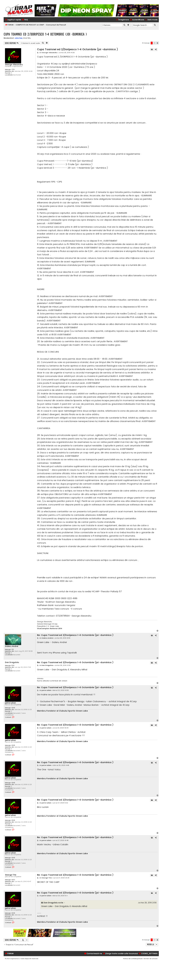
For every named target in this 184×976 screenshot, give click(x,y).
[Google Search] (155, 25)
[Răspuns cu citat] (152, 49)
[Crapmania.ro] (19, 10)
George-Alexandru (14, 65)
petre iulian (10, 703)
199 (12, 649)
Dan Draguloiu (12, 662)
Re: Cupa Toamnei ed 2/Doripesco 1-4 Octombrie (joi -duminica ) (75, 635)
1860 (13, 880)
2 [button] (154, 43)
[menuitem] (25, 20)
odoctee (18, 38)
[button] (157, 43)
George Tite (10, 875)
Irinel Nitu (27, 38)
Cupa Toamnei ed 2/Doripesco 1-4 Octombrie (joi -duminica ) (45, 34)
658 (12, 665)
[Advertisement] (117, 933)
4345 (13, 708)
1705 (13, 69)
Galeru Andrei (11, 646)
